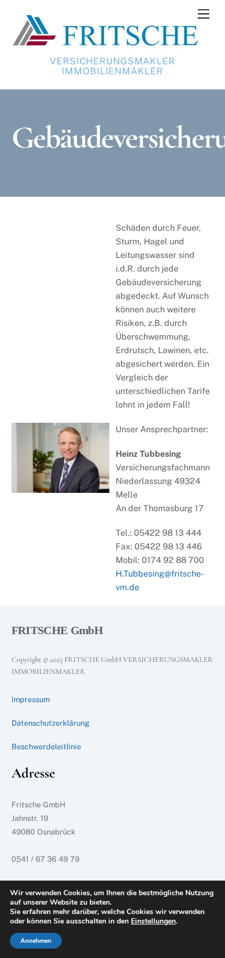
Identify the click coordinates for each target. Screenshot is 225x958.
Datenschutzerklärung (50, 722)
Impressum (31, 699)
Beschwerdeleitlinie (46, 746)
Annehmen (35, 941)
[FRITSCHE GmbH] (107, 45)
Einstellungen (153, 921)
